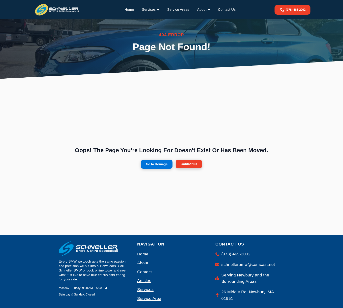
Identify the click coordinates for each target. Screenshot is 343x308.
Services (149, 10)
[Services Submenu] (159, 9)
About (201, 10)
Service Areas (178, 10)
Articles (144, 280)
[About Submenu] (210, 9)
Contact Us (227, 10)
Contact (144, 272)
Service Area (149, 298)
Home (129, 10)
